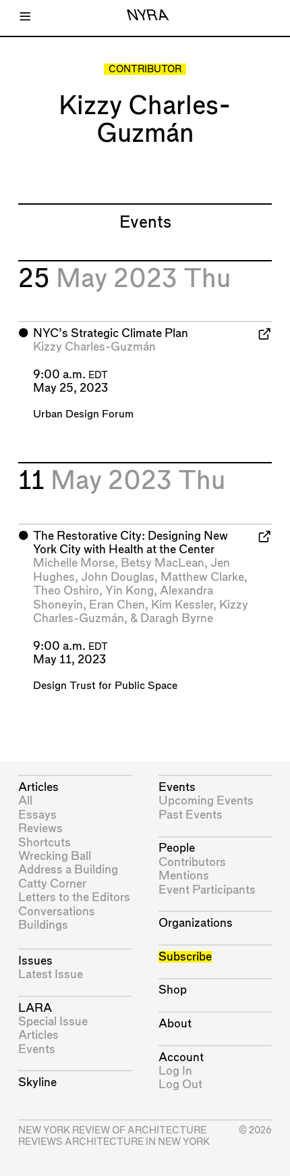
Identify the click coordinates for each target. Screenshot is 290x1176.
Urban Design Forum (83, 414)
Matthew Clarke (202, 577)
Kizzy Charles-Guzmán (94, 347)
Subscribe (185, 957)
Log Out (180, 1084)
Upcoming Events (206, 801)
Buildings (43, 925)
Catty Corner (52, 884)
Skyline (37, 1082)
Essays (37, 815)
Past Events (190, 815)
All (25, 801)
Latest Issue (50, 974)
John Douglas (117, 577)
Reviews (40, 828)
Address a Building (68, 869)
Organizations (195, 923)
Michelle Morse (74, 563)
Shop (172, 990)
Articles (38, 787)
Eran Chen (117, 605)
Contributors (192, 862)
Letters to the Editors (74, 897)
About (175, 1023)
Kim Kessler (182, 605)
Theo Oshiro (66, 590)
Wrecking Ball (54, 856)
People (176, 848)
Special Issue (53, 1021)
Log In (175, 1071)
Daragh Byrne (176, 618)
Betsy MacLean (162, 563)
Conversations (56, 911)
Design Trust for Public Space (105, 686)
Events (36, 1049)
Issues (35, 961)
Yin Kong (129, 590)
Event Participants (207, 890)
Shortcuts (44, 842)
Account (181, 1057)
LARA (35, 1008)
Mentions (183, 875)
